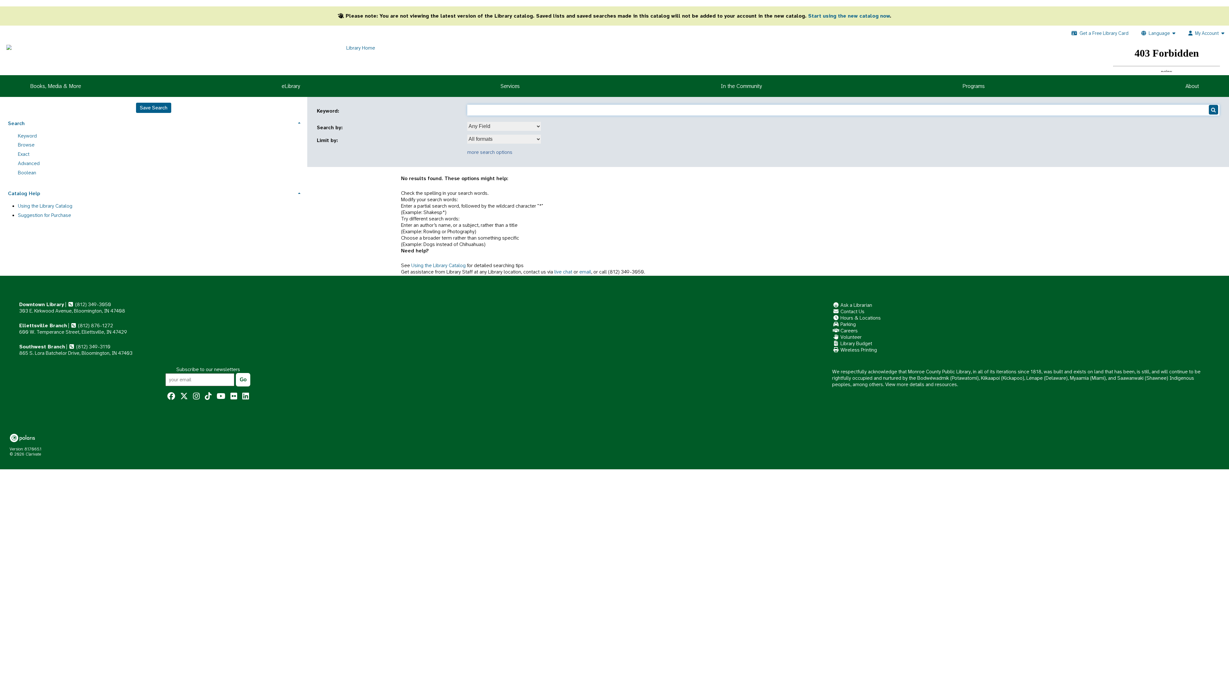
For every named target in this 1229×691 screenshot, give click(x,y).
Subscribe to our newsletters (208, 369)
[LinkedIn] (245, 396)
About (1192, 86)
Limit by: (328, 140)
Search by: (330, 127)
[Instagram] (196, 396)
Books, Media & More (55, 86)
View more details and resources (921, 384)
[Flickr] (233, 396)
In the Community (741, 86)
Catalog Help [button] (24, 193)
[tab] (153, 122)
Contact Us (851, 311)
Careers (848, 330)
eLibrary (291, 86)
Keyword (27, 135)
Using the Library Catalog (438, 265)
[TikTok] (208, 396)
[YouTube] (221, 396)
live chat (563, 271)
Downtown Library (41, 304)
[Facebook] (171, 396)
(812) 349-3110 (92, 346)
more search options (489, 152)
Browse (26, 144)
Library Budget (855, 343)
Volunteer (850, 337)
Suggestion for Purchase (44, 215)
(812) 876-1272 (95, 325)
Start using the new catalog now (849, 15)
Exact (23, 154)
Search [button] (16, 123)
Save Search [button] (153, 107)
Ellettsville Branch (43, 325)
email (585, 271)
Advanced (29, 163)
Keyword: (329, 111)
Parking (847, 324)
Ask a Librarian (855, 305)
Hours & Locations (860, 317)
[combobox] (504, 126)
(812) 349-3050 (92, 304)
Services (510, 86)
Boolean (27, 172)
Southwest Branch (42, 346)
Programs (973, 86)
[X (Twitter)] (184, 396)
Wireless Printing (858, 349)
